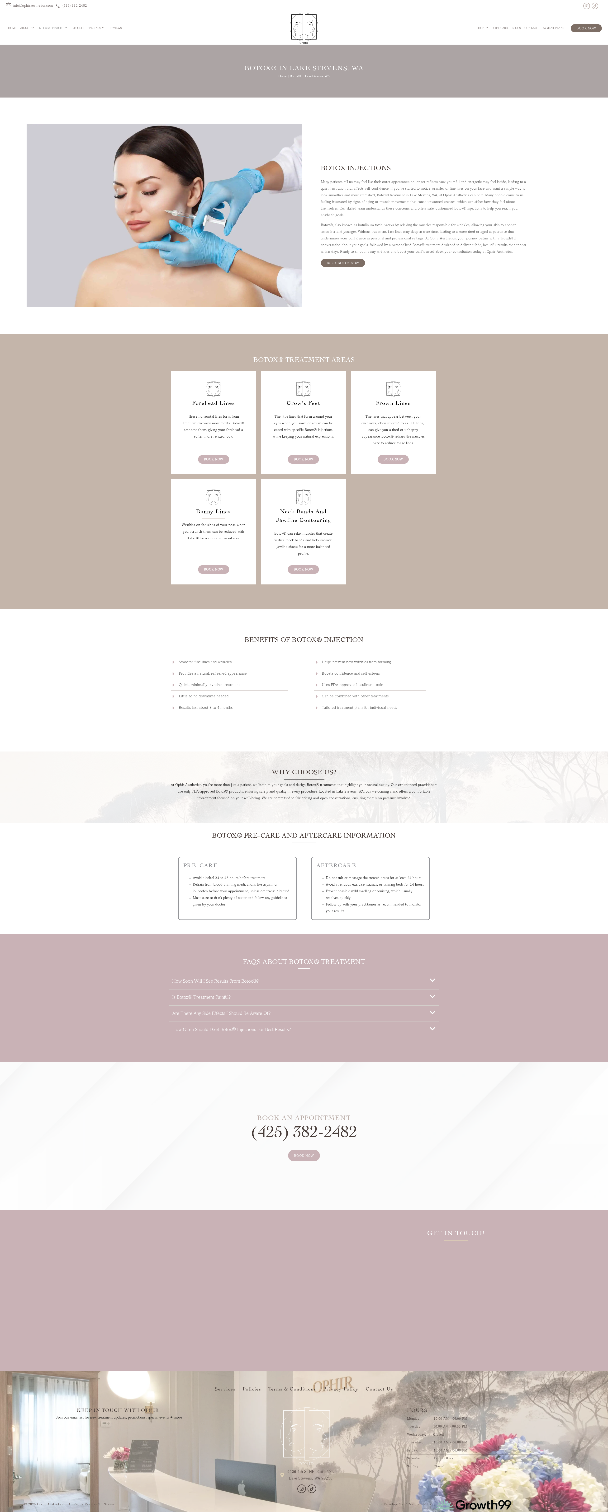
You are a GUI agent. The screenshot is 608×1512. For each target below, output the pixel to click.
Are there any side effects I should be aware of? (221, 1014)
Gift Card (500, 28)
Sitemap (110, 1504)
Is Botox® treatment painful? (201, 997)
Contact (531, 28)
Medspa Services (51, 28)
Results (78, 28)
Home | (284, 76)
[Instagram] (586, 6)
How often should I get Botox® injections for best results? (231, 1030)
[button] (304, 981)
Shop (480, 28)
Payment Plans (553, 28)
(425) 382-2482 (304, 1133)
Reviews (116, 28)
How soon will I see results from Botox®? (215, 981)
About (25, 28)
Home (12, 28)
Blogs (516, 28)
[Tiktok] (595, 6)
